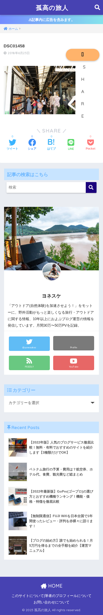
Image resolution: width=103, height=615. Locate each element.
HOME (55, 586)
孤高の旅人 (52, 7)
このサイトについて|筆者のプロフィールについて (51, 596)
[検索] (91, 187)
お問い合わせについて (51, 602)
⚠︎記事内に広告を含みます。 (52, 20)
